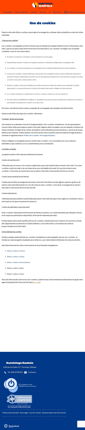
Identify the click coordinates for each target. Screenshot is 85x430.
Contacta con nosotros (76, 12)
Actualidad (8, 12)
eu (50, 12)
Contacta (32, 372)
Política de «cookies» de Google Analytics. (39, 135)
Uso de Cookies (35, 413)
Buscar (59, 12)
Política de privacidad (10, 413)
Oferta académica (21, 12)
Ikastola (34, 12)
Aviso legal (24, 413)
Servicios (42, 12)
